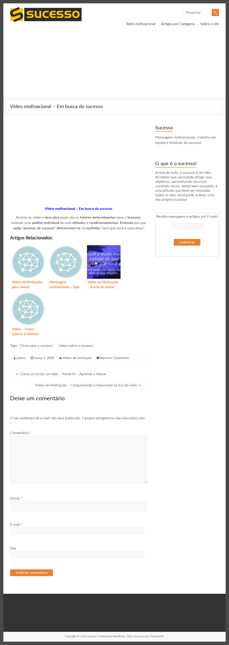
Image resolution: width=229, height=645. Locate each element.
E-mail (16, 524)
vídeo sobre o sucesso (76, 345)
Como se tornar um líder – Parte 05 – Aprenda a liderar (61, 374)
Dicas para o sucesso (36, 345)
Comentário (20, 433)
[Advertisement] (114, 64)
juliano (21, 358)
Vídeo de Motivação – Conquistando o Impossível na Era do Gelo (88, 385)
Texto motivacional (140, 24)
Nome (16, 498)
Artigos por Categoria (178, 24)
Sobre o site (209, 24)
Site (13, 548)
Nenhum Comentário (114, 358)
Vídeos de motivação (77, 358)
